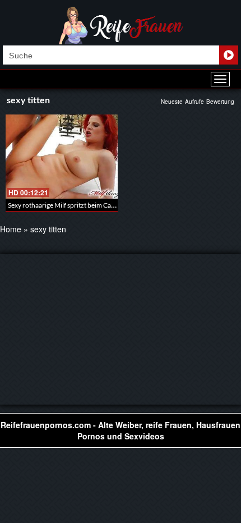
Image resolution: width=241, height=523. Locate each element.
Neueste (172, 101)
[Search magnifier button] (228, 55)
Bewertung (220, 101)
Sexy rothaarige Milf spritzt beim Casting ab (70, 205)
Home (10, 229)
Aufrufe (194, 101)
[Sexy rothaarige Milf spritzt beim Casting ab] (62, 156)
